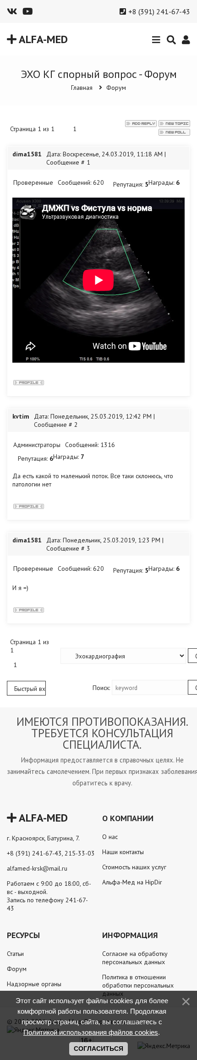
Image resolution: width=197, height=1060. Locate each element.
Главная (82, 87)
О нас (110, 837)
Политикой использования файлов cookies (90, 1032)
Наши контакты (123, 852)
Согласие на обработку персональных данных (135, 958)
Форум (116, 87)
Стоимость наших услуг (134, 867)
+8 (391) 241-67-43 (159, 11)
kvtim (20, 416)
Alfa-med (42, 39)
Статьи (15, 954)
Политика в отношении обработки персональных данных (138, 985)
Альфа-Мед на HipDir (132, 882)
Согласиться (98, 1048)
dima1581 (27, 154)
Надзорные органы (34, 984)
